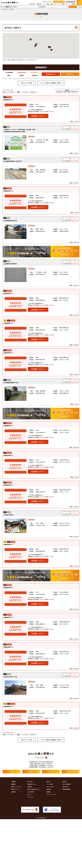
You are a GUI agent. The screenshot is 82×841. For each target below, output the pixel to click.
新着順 (58, 91)
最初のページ (6, 92)
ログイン (51, 1)
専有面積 (72, 91)
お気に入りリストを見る (26, 83)
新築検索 (13, 784)
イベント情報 (46, 4)
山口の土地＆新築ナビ (9, 2)
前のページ (12, 92)
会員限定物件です (8, 100)
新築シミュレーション (55, 4)
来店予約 (56, 1)
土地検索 (13, 781)
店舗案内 (73, 4)
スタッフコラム (50, 786)
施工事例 (13, 792)
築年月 (76, 91)
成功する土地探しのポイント (34, 789)
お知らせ (48, 781)
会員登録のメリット (32, 784)
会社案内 (48, 789)
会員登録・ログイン (38, 116)
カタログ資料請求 (66, 784)
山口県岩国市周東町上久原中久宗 (12, 161)
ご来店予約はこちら (70, 74)
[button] (31, 40)
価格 (61, 91)
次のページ (27, 92)
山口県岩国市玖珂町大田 (10, 221)
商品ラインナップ (66, 4)
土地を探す (32, 4)
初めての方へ (45, 1)
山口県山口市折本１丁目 (10, 677)
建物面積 (68, 91)
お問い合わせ (65, 786)
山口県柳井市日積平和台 (10, 264)
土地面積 (64, 91)
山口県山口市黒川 (8, 515)
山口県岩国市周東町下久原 (10, 382)
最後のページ (34, 92)
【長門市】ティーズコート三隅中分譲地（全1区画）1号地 (19, 129)
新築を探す (39, 4)
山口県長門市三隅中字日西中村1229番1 (14, 131)
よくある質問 (30, 792)
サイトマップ (30, 797)
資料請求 (62, 1)
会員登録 (11, 771)
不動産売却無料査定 (70, 771)
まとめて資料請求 (66, 128)
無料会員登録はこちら (51, 74)
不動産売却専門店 (66, 789)
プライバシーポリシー (51, 794)
